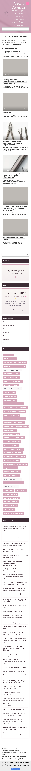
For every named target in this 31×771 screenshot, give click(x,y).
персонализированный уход (15, 464)
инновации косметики (13, 404)
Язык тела (7, 112)
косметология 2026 (11, 434)
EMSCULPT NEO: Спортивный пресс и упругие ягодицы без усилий (15, 583)
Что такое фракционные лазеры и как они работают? (14, 687)
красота (7, 438)
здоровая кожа (10, 396)
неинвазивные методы (13, 453)
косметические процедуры (14, 419)
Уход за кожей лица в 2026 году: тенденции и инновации (14, 682)
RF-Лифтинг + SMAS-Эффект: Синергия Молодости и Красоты (14, 570)
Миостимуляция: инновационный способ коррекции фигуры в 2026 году (14, 640)
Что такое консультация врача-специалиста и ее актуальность (13, 699)
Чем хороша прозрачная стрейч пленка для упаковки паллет (14, 545)
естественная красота (12, 389)
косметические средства (13, 423)
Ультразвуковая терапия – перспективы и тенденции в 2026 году (14, 662)
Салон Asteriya (18, 5)
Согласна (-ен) (16, 769)
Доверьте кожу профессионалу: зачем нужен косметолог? (14, 734)
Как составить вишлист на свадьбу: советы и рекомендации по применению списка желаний (15, 80)
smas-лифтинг (9, 359)
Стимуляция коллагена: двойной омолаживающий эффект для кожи (15, 589)
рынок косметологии (12, 479)
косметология (10, 430)
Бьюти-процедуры (8, 325)
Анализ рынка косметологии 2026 (14, 611)
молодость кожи (11, 445)
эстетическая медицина (13, 513)
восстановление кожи (13, 381)
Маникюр (6, 339)
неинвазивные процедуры (14, 456)
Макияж (5, 336)
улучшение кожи (10, 502)
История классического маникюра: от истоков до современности (13, 143)
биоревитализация (11, 374)
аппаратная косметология (14, 366)
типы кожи (8, 490)
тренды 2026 (20, 490)
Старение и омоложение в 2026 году (15, 710)
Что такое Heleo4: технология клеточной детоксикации (13, 633)
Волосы (5, 329)
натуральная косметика (13, 449)
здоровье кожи (10, 400)
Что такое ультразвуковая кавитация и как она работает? (13, 655)
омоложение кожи (11, 460)
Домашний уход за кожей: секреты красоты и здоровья (15, 728)
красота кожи (19, 438)
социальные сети (10, 487)
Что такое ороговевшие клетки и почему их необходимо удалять (14, 622)
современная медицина (13, 483)
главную (16, 53)
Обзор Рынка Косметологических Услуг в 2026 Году (14, 705)
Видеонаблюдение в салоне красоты (15, 271)
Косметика (6, 332)
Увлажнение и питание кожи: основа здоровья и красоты (13, 616)
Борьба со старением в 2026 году (14, 667)
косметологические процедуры (16, 426)
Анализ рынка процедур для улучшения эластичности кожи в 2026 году (14, 648)
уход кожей (8, 509)
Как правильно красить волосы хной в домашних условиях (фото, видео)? (15, 208)
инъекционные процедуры (14, 411)
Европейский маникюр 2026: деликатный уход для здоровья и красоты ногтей (14, 721)
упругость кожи (10, 505)
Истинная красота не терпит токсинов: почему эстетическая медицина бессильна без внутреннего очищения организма (15, 537)
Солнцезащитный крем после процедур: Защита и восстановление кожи (13, 563)
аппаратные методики (12, 370)
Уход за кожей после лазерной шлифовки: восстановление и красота (13, 577)
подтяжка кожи (10, 468)
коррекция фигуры (11, 415)
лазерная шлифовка (12, 441)
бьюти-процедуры (11, 377)
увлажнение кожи (11, 498)
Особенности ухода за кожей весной (14, 238)
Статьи (5, 343)
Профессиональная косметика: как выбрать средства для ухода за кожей (15, 528)
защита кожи (9, 392)
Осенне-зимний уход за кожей (13, 671)
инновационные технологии (15, 407)
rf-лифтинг (8, 355)
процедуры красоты (12, 472)
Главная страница (8, 322)
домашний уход (10, 385)
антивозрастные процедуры (15, 362)
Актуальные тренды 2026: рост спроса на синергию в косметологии (15, 175)
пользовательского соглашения (17, 767)
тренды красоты (10, 494)
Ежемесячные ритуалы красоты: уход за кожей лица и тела (14, 714)
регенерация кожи (11, 475)
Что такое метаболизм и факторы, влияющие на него (14, 595)
